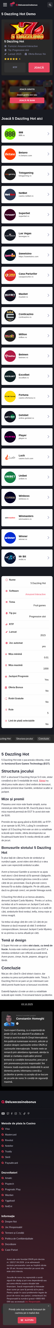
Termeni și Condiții (14, 1233)
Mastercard (10, 1134)
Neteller (9, 1146)
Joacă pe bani (27, 100)
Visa (7, 1129)
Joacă (39, 67)
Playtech (9, 1184)
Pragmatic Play (13, 1189)
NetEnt (8, 1206)
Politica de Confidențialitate (19, 1238)
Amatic (8, 1178)
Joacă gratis (27, 89)
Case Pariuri (11, 1250)
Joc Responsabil (13, 1227)
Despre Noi (11, 1221)
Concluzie (44, 738)
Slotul (42, 780)
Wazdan (9, 1195)
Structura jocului (24, 738)
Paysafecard (11, 1163)
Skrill (7, 1157)
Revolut (9, 1140)
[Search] (50, 4)
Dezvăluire (10, 1244)
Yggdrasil (10, 1200)
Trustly (8, 1151)
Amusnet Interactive (35, 594)
